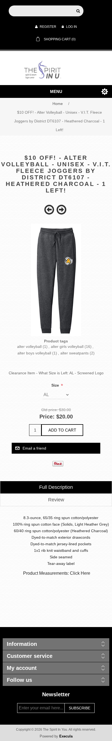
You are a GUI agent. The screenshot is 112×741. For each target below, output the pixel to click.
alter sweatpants (74, 353)
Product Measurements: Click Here (56, 573)
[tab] (56, 487)
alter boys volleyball (34, 353)
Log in (71, 27)
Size (55, 385)
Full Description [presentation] (56, 487)
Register (47, 27)
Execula (66, 736)
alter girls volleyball (67, 346)
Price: (47, 417)
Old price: (49, 410)
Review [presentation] (56, 499)
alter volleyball (29, 346)
